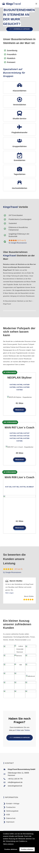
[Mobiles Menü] (36, 4)
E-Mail (17, 730)
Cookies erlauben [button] (27, 849)
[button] (9, 593)
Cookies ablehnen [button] (10, 849)
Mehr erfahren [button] (8, 844)
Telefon (27, 730)
